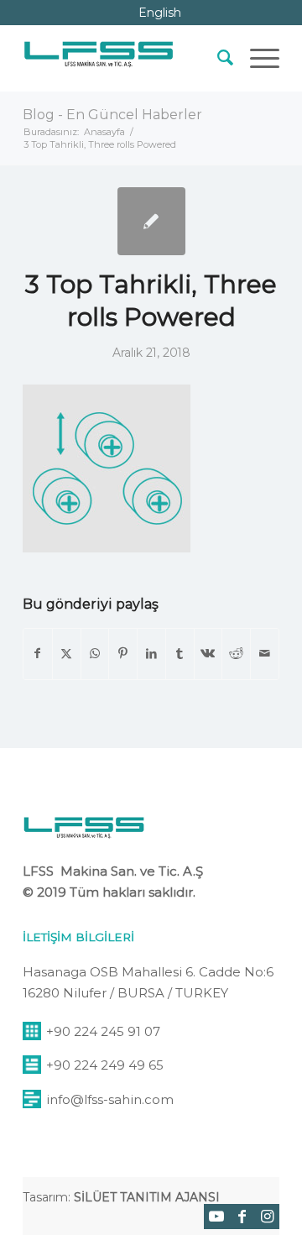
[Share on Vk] (208, 653)
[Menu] (256, 58)
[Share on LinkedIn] (151, 653)
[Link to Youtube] (216, 1216)
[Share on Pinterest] (123, 653)
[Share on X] (67, 653)
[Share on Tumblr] (180, 653)
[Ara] (216, 58)
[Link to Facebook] (241, 1216)
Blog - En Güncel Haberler (112, 115)
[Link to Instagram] (266, 1216)
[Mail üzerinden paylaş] (265, 653)
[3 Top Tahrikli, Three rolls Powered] (151, 221)
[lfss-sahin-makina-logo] (98, 58)
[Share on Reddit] (236, 653)
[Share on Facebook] (37, 653)
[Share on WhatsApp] (95, 653)
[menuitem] (216, 58)
